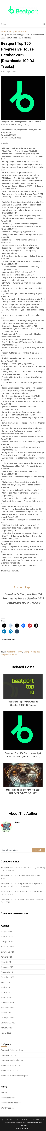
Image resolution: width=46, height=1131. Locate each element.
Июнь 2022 (6, 1033)
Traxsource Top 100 (10, 1070)
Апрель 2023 (7, 992)
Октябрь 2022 (7, 1017)
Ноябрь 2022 (7, 1012)
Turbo (18, 587)
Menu (3, 24)
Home (4, 31)
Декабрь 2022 (7, 1007)
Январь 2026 (7, 941)
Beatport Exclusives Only (12, 1050)
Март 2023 (6, 997)
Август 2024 (6, 957)
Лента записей (8, 1097)
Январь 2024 (7, 972)
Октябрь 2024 (7, 952)
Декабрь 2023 (7, 977)
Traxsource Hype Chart (11, 1065)
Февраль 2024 (7, 967)
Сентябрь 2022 (8, 1022)
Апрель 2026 (7, 936)
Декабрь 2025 (7, 946)
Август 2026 (6, 931)
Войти (4, 1092)
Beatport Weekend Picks (12, 1060)
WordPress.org (7, 1108)
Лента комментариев (11, 1102)
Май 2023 (5, 987)
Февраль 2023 (7, 1002)
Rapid (28, 587)
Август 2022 (6, 1027)
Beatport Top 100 (17, 31)
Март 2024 (6, 962)
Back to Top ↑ (23, 1128)
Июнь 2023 (6, 982)
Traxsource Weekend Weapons (15, 1075)
